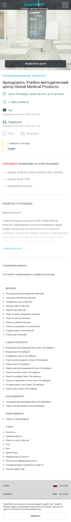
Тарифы (11, 148)
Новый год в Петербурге (18, 364)
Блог (8, 448)
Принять (36, 516)
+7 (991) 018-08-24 (18, 102)
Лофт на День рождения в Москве (23, 314)
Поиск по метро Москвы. (18, 318)
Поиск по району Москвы (18, 322)
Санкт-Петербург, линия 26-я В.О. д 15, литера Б (36, 94)
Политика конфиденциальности (21, 460)
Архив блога (12, 452)
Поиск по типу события (17, 440)
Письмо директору (15, 468)
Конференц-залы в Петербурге (21, 355)
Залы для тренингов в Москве (21, 297)
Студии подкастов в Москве (20, 330)
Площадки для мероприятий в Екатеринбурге (28, 401)
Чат (10, 110)
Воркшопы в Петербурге (18, 351)
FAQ (8, 444)
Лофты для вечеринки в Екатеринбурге (25, 405)
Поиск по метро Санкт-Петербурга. (23, 372)
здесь (14, 506)
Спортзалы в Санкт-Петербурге (21, 388)
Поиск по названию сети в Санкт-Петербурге (28, 380)
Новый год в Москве (16, 309)
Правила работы (14, 436)
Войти (65, 5)
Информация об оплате (17, 456)
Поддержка (15, 121)
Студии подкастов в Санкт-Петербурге (25, 384)
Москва (43, 8)
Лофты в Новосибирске (17, 418)
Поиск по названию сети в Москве (23, 326)
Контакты (11, 432)
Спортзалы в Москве (16, 334)
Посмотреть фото (35, 63)
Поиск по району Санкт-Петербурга (23, 376)
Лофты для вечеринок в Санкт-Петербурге (27, 359)
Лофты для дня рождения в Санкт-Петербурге (29, 368)
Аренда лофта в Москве (17, 305)
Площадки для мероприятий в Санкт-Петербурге (30, 347)
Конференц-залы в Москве (19, 301)
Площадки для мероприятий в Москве (25, 293)
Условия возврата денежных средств (24, 464)
